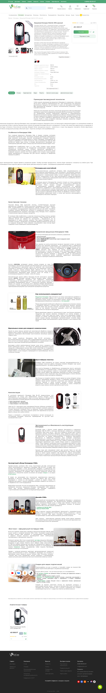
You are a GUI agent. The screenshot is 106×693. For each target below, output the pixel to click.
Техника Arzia (85, 15)
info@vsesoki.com (82, 666)
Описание (11, 93)
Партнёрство (55, 1)
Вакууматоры (61, 15)
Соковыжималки (13, 15)
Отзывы (48, 1)
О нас (11, 1)
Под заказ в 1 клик (84, 36)
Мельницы (36, 15)
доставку (37, 540)
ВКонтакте (39, 577)
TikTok (39, 576)
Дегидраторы (28, 15)
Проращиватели (52, 15)
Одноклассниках (49, 577)
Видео (35, 93)
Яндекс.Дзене (41, 580)
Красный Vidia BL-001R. (43, 508)
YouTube (41, 573)
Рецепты (42, 93)
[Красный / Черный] (38, 62)
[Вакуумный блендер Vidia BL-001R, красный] (20, 34)
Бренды (68, 15)
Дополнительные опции (66, 93)
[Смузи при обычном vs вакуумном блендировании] (21, 311)
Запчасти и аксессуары (52, 93)
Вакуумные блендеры (41, 297)
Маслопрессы (43, 15)
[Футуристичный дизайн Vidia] (21, 514)
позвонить (17, 547)
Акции (72, 15)
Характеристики (27, 93)
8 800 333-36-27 (81, 663)
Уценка (77, 15)
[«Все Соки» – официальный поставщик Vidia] (67, 545)
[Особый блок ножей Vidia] (67, 345)
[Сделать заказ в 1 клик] (25, 633)
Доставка (17, 1)
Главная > (10, 18)
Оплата (24, 1)
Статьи (42, 1)
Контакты (63, 1)
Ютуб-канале (12, 474)
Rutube (46, 573)
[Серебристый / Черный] (35, 62)
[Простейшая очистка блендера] (21, 376)
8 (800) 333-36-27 (90, 1)
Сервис (30, 1)
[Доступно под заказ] (21, 633)
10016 (25, 636)
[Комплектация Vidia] (67, 409)
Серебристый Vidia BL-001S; (44, 507)
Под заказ (81, 32)
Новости (35, 1)
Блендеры (21, 15)
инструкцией (65, 301)
